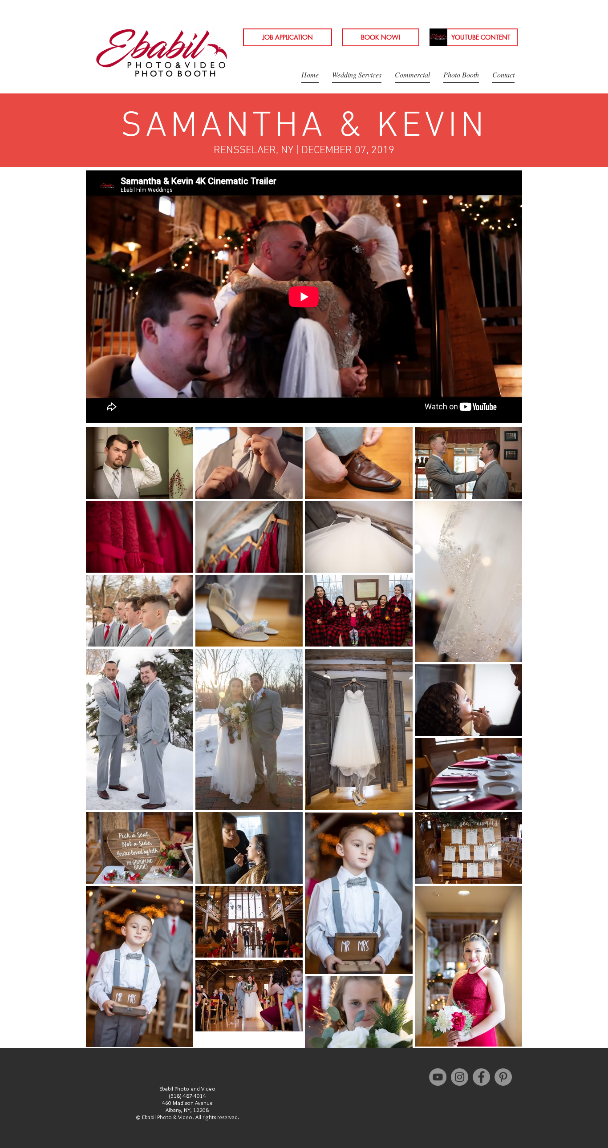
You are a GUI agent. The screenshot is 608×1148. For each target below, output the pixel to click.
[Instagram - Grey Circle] (459, 1077)
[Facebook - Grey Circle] (481, 1077)
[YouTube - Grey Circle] (437, 1077)
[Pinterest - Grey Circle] (503, 1077)
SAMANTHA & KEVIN (304, 126)
